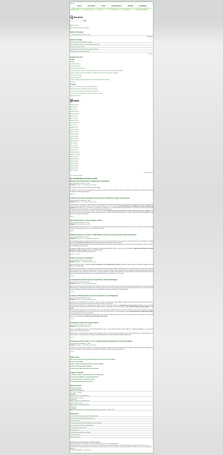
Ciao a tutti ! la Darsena (76, 403)
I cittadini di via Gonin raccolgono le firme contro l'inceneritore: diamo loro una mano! (100, 198)
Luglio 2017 (73, 125)
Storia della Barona (74, 430)
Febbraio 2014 (73, 147)
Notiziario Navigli (74, 9)
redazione (76, 183)
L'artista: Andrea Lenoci (75, 95)
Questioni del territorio (141, 9)
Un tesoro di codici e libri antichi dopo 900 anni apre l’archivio (84, 91)
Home (79, 6)
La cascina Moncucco (75, 63)
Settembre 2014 (73, 134)
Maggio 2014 (73, 140)
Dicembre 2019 (73, 111)
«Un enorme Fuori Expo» (76, 75)
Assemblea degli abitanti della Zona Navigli (80, 432)
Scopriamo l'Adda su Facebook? (77, 68)
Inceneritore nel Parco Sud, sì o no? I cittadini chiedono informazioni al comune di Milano (101, 341)
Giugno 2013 (73, 165)
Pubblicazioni (116, 6)
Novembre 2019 (74, 113)
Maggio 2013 (73, 168)
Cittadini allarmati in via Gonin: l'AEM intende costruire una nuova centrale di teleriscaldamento (103, 235)
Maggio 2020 (73, 107)
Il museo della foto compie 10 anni (78, 427)
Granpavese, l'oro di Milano (76, 361)
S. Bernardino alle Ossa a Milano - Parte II (81, 34)
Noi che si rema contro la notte (77, 46)
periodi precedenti (148, 172)
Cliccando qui (146, 212)
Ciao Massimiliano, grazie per (77, 397)
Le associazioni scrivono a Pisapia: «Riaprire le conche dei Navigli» (86, 423)
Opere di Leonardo (88, 9)
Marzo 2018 (73, 118)
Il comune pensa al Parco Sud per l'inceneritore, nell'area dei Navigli (93, 279)
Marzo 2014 (73, 145)
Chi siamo (91, 6)
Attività (130, 6)
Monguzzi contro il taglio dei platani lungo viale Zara (82, 418)
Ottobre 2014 (73, 131)
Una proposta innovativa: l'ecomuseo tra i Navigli (82, 379)
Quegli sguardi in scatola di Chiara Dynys (79, 51)
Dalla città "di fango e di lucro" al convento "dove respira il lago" (85, 44)
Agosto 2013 (73, 161)
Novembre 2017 (74, 122)
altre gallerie (150, 36)
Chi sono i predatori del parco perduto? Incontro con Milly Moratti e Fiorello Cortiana (89, 79)
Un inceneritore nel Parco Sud (89, 184)
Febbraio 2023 (73, 104)
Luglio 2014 (73, 136)
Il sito (103, 6)
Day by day (78, 184)
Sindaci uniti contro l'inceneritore (81, 258)
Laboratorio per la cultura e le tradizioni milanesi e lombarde (84, 49)
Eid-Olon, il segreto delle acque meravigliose (81, 366)
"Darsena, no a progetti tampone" (81, 395)
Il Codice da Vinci (113, 9)
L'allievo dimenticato (75, 437)
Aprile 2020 (72, 109)
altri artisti (150, 54)
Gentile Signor (73, 406)
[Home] (72, 3)
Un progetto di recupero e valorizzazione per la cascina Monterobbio (86, 374)
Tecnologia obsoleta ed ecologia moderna (84, 322)
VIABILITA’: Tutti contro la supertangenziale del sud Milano (83, 86)
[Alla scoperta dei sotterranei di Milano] (79, 27)
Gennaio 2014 (73, 149)
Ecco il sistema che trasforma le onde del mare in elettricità (84, 415)
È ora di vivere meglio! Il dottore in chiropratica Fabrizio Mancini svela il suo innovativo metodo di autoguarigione (96, 70)
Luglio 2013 (73, 163)
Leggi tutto (72, 194)
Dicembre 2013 (73, 152)
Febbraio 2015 (73, 129)
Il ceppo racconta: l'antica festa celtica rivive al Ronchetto (84, 368)
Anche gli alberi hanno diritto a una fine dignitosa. (81, 425)
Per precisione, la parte (75, 387)
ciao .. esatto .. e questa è (76, 392)
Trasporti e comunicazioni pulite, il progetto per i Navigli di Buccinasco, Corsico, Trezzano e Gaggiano (94, 72)
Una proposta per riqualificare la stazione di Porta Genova (84, 377)
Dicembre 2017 (73, 120)
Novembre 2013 (74, 154)
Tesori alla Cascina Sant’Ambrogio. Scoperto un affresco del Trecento (86, 93)
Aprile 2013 (72, 170)
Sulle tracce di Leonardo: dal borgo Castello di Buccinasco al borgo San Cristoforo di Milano (92, 359)
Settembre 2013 (73, 158)
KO (82, 238)
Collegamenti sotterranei (76, 77)
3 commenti (78, 253)
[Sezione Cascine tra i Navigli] (74, 25)
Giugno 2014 (73, 138)
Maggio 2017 (73, 127)
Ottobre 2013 (73, 156)
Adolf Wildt (72, 82)
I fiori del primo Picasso (75, 66)
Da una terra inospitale (75, 434)
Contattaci (143, 6)
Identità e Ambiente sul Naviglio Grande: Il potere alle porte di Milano (86, 363)
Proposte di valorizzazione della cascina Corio (81, 381)
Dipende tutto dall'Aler (75, 420)
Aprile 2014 (72, 143)
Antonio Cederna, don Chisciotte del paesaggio (81, 42)
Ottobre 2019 (73, 116)
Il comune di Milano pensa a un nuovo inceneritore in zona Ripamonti (94, 295)
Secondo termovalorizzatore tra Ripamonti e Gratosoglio (89, 181)
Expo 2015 (99, 9)
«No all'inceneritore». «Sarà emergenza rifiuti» (86, 220)
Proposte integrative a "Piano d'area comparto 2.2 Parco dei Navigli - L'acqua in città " (94, 409)
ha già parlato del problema (88, 210)
